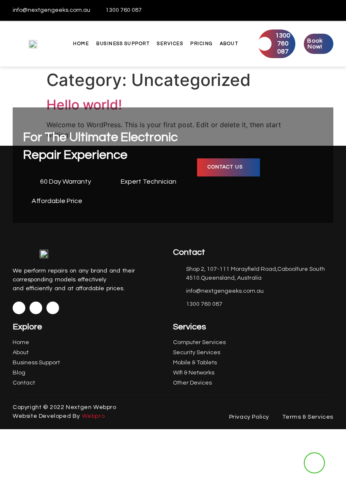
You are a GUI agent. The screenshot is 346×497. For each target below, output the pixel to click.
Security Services (196, 352)
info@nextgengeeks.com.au (51, 10)
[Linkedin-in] (36, 308)
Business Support (123, 43)
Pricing (201, 43)
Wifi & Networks (193, 373)
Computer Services (199, 342)
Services (170, 43)
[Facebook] (299, 10)
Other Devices (192, 383)
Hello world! (84, 104)
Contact (24, 383)
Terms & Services (307, 417)
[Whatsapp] (327, 10)
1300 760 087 (123, 10)
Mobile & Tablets (195, 363)
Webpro (93, 416)
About (229, 43)
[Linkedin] (313, 10)
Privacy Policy (249, 417)
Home (81, 43)
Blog (19, 373)
